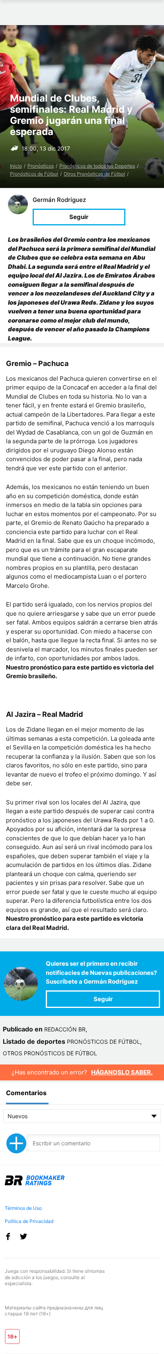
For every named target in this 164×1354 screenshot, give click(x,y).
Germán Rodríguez (59, 199)
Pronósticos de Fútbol (34, 174)
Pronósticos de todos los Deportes (97, 166)
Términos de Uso (23, 1208)
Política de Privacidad (29, 1221)
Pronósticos (40, 166)
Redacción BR (65, 1029)
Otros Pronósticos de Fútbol (94, 174)
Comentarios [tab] (26, 1093)
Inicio (16, 166)
